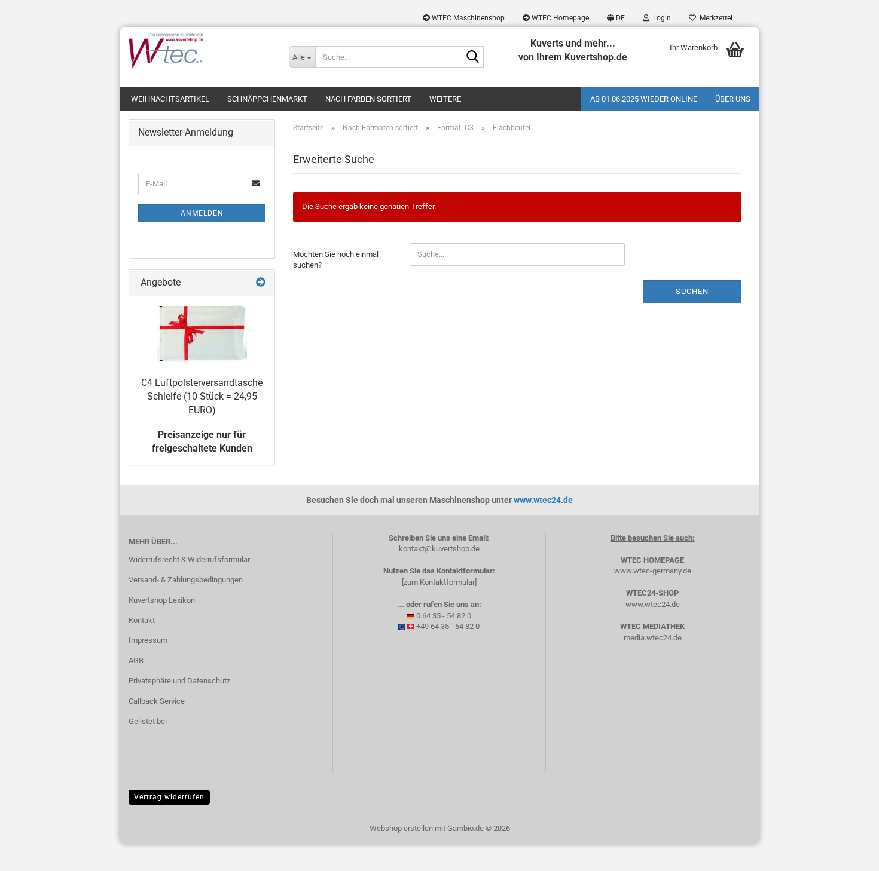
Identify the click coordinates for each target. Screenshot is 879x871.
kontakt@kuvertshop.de (439, 548)
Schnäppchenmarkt (267, 98)
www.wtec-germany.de (652, 570)
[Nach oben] (846, 853)
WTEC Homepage (559, 18)
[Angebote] (260, 283)
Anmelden (202, 213)
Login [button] (660, 18)
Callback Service (157, 701)
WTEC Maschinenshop (467, 18)
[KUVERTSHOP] (200, 51)
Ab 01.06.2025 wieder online (643, 98)
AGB (136, 660)
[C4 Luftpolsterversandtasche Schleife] (202, 333)
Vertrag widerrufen (169, 797)
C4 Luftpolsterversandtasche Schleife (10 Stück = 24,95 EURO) (202, 396)
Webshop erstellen (401, 828)
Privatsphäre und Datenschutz (179, 680)
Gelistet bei (148, 721)
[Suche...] (472, 57)
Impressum (148, 640)
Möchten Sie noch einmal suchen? (336, 260)
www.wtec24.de (543, 500)
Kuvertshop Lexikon (162, 600)
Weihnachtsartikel (170, 98)
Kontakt (142, 620)
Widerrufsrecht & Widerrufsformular (189, 559)
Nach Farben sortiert (368, 98)
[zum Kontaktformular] (439, 582)
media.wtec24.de (653, 637)
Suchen (692, 291)
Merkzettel (714, 18)
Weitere (445, 98)
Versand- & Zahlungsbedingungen (186, 579)
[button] (616, 18)
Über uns (732, 98)
